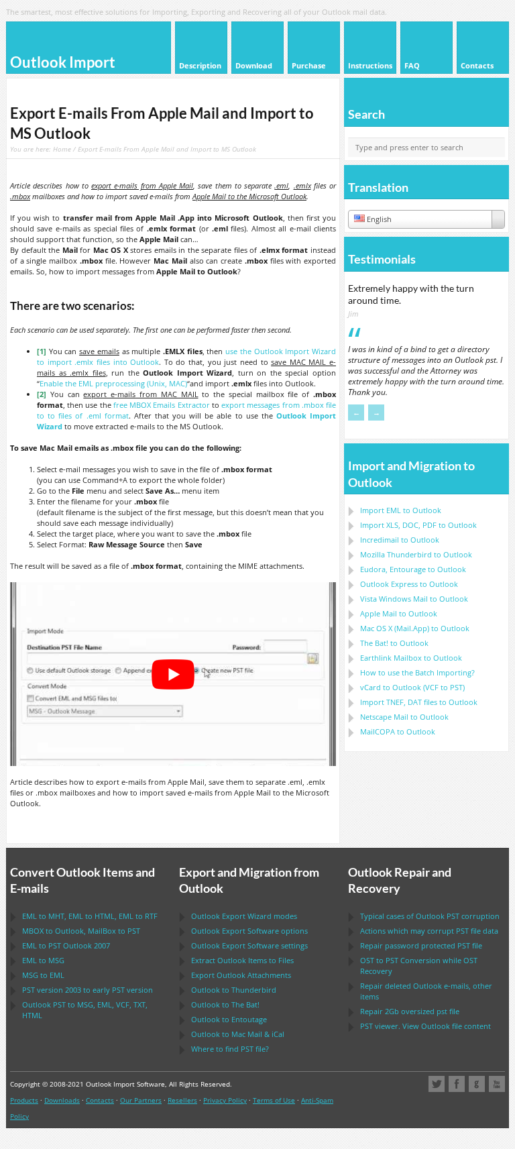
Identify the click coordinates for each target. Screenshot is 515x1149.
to (416, 554)
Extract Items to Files (242, 960)
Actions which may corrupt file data (429, 931)
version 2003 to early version (87, 990)
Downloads (62, 1100)
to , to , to (90, 916)
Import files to (418, 702)
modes (244, 916)
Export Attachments (241, 975)
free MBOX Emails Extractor (161, 405)
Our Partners (141, 1100)
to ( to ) (412, 687)
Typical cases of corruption (430, 916)
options (249, 931)
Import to (400, 510)
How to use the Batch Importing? (417, 672)
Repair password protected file (421, 945)
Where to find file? (230, 1049)
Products (24, 1100)
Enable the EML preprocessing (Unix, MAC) (113, 383)
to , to (81, 931)
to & (237, 1034)
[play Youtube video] (173, 673)
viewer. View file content (425, 1026)
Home (62, 149)
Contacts (100, 1100)
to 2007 (66, 945)
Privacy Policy (225, 1100)
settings (249, 945)
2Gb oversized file (409, 1011)
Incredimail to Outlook (399, 540)
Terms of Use (274, 1100)
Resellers (182, 1100)
